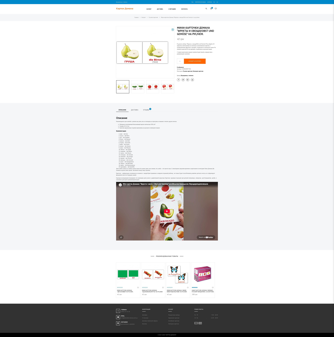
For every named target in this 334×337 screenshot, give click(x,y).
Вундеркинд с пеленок (187, 75)
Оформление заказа (200, 2)
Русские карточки (187, 71)
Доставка (144, 315)
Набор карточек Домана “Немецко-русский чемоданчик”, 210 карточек (203, 291)
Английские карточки (173, 321)
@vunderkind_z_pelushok (127, 324)
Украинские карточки (173, 318)
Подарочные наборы (174, 315)
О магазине (145, 318)
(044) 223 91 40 (125, 311)
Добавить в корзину (194, 61)
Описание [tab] (122, 110)
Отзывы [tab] (147, 109)
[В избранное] (138, 288)
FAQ (192, 2)
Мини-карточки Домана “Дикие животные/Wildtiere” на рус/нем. (177, 291)
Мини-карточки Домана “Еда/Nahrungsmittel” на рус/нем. (152, 291)
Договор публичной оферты (150, 321)
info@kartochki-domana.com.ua (129, 318)
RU (214, 2)
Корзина (209, 2)
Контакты (144, 324)
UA (217, 2)
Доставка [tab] (134, 110)
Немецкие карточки (198, 71)
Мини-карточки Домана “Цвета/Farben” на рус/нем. (125, 291)
